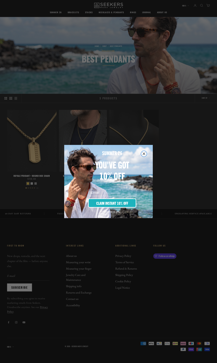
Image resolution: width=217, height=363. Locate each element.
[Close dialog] (144, 154)
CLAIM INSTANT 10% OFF (112, 203)
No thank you (112, 211)
